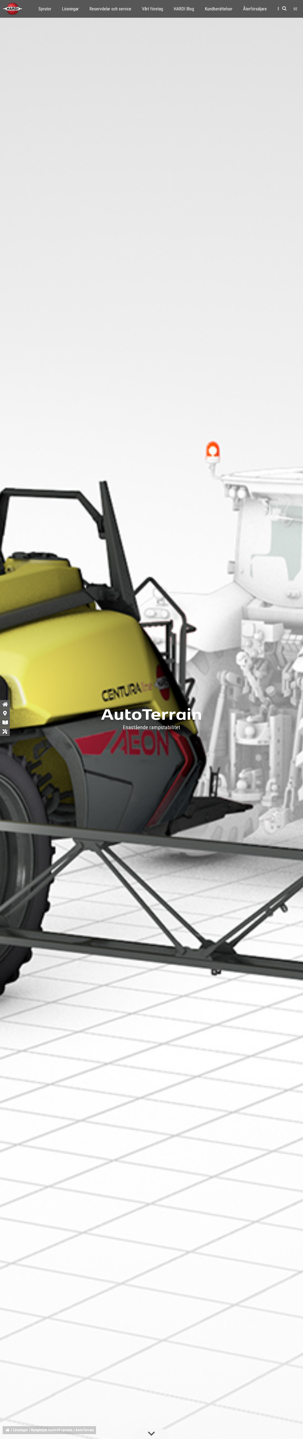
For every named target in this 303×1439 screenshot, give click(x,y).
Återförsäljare (255, 9)
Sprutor (44, 9)
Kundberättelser (218, 9)
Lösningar (70, 9)
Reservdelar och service (110, 9)
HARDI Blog (184, 9)
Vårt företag (152, 9)
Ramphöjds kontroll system (51, 1430)
